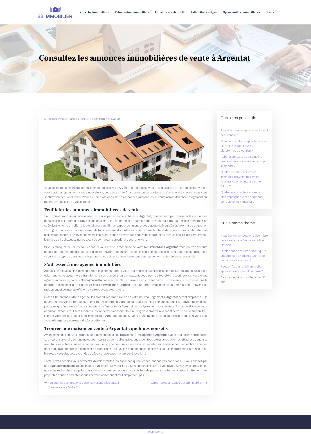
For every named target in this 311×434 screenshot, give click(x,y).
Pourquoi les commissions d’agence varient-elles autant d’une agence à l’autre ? (83, 385)
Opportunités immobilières (241, 12)
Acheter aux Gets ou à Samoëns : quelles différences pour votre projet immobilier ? (243, 161)
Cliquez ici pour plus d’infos (98, 225)
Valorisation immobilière (132, 12)
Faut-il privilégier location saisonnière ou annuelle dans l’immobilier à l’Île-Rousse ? (244, 240)
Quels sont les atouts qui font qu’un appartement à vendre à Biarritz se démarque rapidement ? (243, 256)
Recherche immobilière (92, 12)
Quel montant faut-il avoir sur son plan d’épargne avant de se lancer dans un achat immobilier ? (242, 197)
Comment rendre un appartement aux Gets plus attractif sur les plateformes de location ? (245, 146)
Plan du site (155, 431)
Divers (269, 12)
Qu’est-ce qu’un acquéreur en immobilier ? (177, 382)
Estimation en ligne (204, 12)
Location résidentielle (170, 12)
